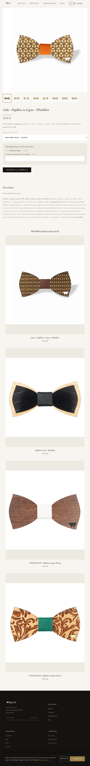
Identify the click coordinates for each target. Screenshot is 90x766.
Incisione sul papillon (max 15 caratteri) (20, 154)
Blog (62, 3)
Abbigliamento (49, 3)
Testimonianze (52, 739)
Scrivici (5, 217)
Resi (7, 739)
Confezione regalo (18, 150)
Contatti (8, 747)
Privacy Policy (52, 743)
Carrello (79, 3)
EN (71, 3)
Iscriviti (34, 717)
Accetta (77, 759)
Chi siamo (51, 736)
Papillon (22, 3)
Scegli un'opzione (10, 132)
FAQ (7, 743)
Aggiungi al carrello (17, 170)
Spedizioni (9, 736)
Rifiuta (64, 758)
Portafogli (34, 3)
